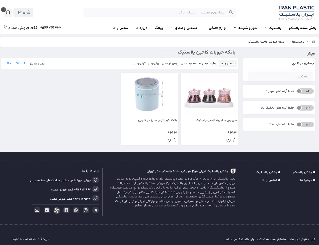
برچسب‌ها (298, 42)
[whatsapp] (75, 210)
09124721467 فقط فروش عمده (34, 28)
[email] (36, 210)
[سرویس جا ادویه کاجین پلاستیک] (209, 94)
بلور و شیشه (247, 28)
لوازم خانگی (218, 28)
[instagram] (85, 210)
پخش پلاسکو (302, 172)
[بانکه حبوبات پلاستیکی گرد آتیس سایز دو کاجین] (149, 94)
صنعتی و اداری (186, 28)
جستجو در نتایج (303, 63)
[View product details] (234, 141)
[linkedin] (46, 210)
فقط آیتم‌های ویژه (281, 124)
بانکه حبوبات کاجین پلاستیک (266, 42)
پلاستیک (275, 28)
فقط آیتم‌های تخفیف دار (277, 107)
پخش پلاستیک (266, 172)
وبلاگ (159, 28)
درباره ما (142, 28)
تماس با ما (120, 28)
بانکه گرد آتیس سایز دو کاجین (157, 120)
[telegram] (95, 210)
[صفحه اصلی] (313, 42)
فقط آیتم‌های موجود (279, 91)
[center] (231, 12)
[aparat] (56, 210)
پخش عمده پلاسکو (303, 28)
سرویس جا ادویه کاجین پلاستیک (216, 120)
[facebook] (66, 210)
